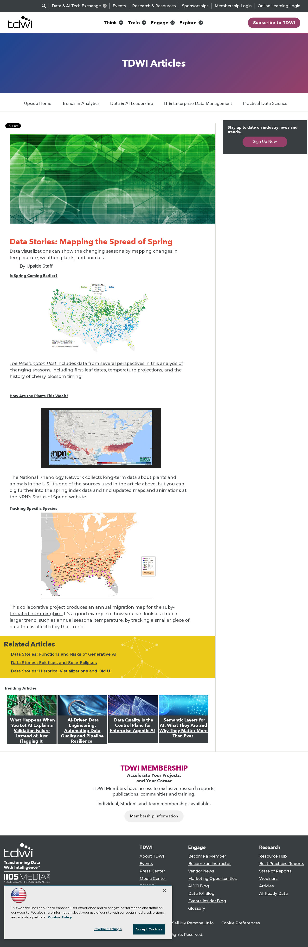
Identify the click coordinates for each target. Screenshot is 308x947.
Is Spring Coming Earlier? (34, 275)
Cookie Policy (60, 917)
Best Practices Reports (281, 863)
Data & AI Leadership (131, 103)
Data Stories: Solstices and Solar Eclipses (54, 662)
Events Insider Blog (207, 901)
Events (119, 6)
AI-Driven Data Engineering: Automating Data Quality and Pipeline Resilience (82, 730)
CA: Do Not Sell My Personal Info (182, 923)
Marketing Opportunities (212, 878)
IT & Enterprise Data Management (198, 103)
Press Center (152, 871)
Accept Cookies (148, 929)
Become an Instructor (209, 863)
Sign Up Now (265, 141)
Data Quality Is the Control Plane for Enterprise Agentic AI (132, 725)
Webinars (268, 878)
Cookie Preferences (240, 923)
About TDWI (152, 856)
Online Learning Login (279, 6)
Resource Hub (273, 856)
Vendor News (201, 871)
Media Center (153, 878)
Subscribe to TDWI (274, 22)
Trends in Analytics (80, 103)
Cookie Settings (108, 929)
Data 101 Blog (201, 893)
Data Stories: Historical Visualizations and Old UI (61, 671)
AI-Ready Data (273, 893)
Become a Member (207, 856)
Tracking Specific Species (33, 508)
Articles (266, 886)
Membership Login (233, 6)
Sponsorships (195, 6)
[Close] (164, 890)
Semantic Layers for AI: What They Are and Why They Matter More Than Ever (183, 728)
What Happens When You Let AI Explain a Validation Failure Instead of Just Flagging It (32, 730)
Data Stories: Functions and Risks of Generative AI (63, 654)
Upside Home (37, 103)
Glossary (196, 908)
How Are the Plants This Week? (39, 396)
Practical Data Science (265, 103)
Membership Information (154, 816)
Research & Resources (154, 6)
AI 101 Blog (198, 886)
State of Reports (275, 871)
